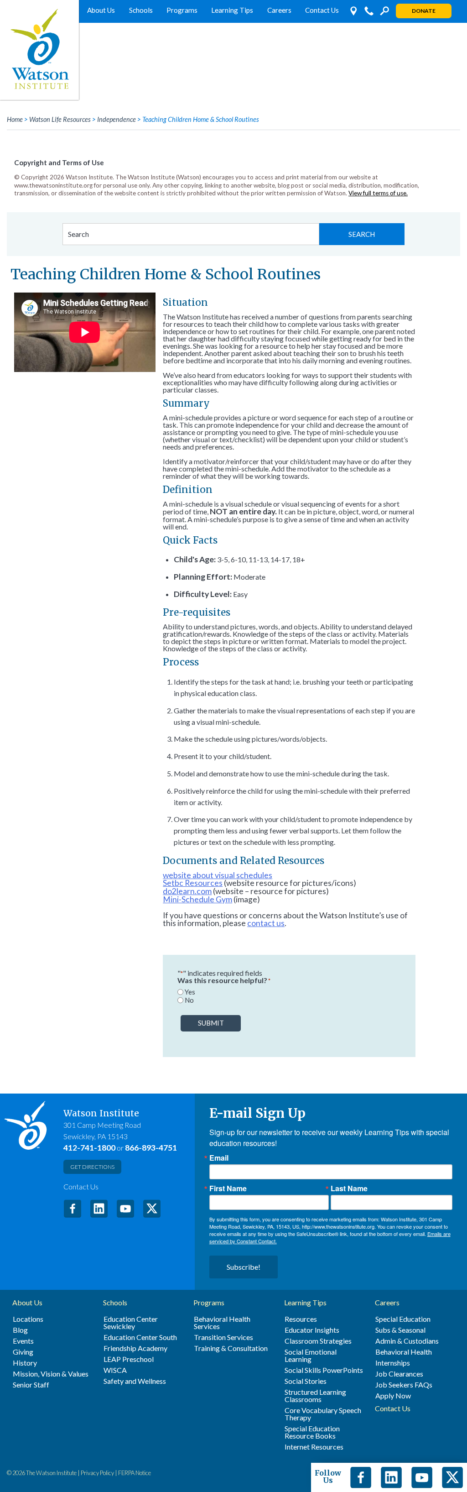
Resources (301, 1319)
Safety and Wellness (135, 1381)
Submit (211, 1023)
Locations (28, 1319)
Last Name (349, 1188)
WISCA (115, 1370)
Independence (116, 119)
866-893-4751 (151, 1147)
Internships (392, 1362)
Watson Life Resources (60, 119)
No (189, 1000)
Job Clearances (399, 1373)
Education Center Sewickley (131, 1322)
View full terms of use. (378, 193)
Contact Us (322, 10)
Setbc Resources (193, 883)
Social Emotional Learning (311, 1355)
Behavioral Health (403, 1352)
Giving (23, 1352)
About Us (101, 10)
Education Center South (140, 1337)
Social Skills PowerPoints (324, 1370)
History (25, 1362)
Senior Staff (31, 1384)
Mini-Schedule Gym (197, 899)
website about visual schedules (217, 875)
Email (218, 1158)
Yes (190, 992)
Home (15, 119)
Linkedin (391, 1477)
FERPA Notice (134, 1472)
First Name (228, 1188)
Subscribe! (243, 1266)
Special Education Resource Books (312, 1432)
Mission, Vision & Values (50, 1373)
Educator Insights (312, 1330)
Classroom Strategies (318, 1341)
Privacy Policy (97, 1472)
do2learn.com (187, 891)
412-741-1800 (89, 1147)
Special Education (403, 1319)
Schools (141, 10)
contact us (266, 923)
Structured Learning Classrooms (315, 1395)
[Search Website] (384, 11)
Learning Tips (232, 10)
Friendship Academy (135, 1348)
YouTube (125, 1208)
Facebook (72, 1208)
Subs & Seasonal (400, 1330)
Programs (181, 10)
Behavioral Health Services (222, 1322)
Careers (279, 10)
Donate (424, 10)
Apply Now (393, 1395)
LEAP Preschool (129, 1359)
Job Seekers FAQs (403, 1384)
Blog (20, 1330)
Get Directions (92, 1166)
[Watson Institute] (39, 50)
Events (23, 1341)
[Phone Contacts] (369, 11)
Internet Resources (314, 1446)
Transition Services (223, 1337)
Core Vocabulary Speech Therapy (323, 1414)
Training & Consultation (231, 1348)
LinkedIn (99, 1208)
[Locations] (353, 11)
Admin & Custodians (407, 1341)
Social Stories (306, 1381)
